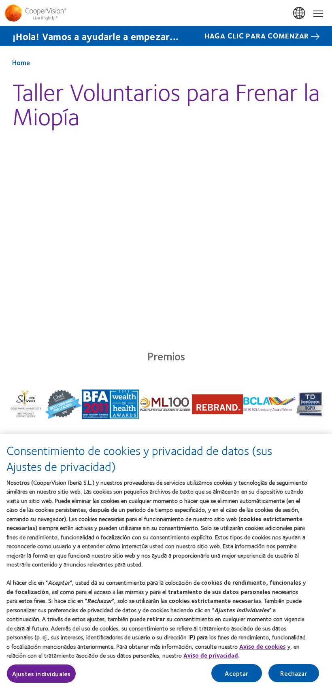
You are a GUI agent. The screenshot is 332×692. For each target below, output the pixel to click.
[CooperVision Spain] (166, 13)
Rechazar (293, 673)
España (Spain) (299, 13)
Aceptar (236, 673)
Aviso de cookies (262, 646)
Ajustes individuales (41, 674)
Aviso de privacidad (210, 655)
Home (21, 62)
